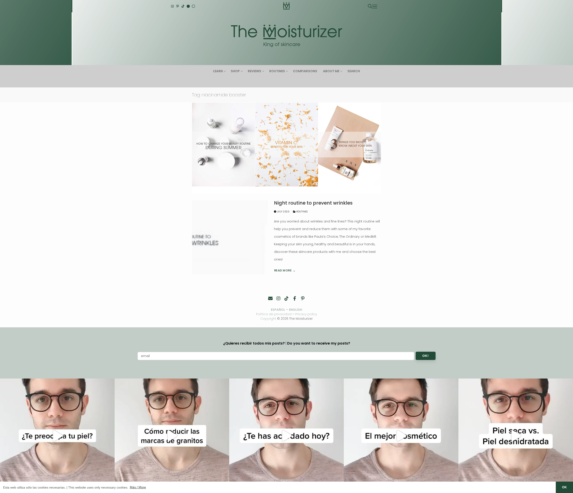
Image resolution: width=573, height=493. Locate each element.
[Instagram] (172, 6)
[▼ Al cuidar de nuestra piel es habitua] (401, 436)
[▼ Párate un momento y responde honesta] (286, 436)
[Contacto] (270, 298)
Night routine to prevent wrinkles (313, 203)
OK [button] (564, 487)
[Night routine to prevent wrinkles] (230, 237)
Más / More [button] (138, 487)
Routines (302, 211)
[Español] (193, 6)
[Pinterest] (177, 6)
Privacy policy (306, 314)
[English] (188, 6)
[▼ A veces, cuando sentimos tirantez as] (515, 436)
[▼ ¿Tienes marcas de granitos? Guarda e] (172, 436)
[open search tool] (370, 6)
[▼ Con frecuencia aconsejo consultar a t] (57, 436)
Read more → (285, 270)
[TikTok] (183, 6)
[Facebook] (295, 298)
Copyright (268, 318)
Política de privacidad (273, 314)
